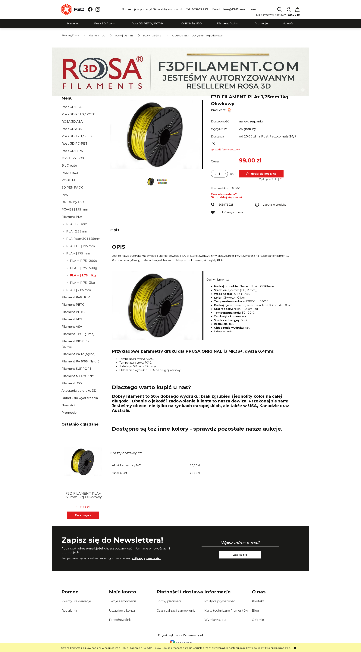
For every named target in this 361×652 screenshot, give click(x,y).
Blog (255, 610)
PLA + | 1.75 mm (78, 253)
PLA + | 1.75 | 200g (83, 261)
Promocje (69, 412)
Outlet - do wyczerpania (79, 398)
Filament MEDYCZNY (77, 376)
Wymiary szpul (215, 620)
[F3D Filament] (229, 110)
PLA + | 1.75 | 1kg (83, 275)
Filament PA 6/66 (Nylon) (80, 361)
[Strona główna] (72, 9)
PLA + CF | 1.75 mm (80, 246)
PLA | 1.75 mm (76, 224)
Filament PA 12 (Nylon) (78, 354)
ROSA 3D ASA (72, 121)
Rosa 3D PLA (71, 107)
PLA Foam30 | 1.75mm (83, 239)
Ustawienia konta (122, 610)
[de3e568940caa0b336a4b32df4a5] (151, 181)
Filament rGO (71, 383)
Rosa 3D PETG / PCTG (78, 114)
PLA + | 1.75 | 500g (83, 268)
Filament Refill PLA (75, 297)
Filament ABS (71, 319)
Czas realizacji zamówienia (176, 610)
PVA (64, 195)
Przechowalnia (120, 620)
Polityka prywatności (220, 601)
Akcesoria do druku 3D (78, 390)
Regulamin (69, 610)
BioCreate (69, 165)
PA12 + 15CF (70, 173)
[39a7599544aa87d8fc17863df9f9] (162, 181)
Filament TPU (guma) (77, 334)
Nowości (68, 405)
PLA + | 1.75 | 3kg (82, 282)
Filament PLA (71, 217)
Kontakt (258, 601)
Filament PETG (72, 304)
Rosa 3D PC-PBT (74, 143)
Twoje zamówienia (123, 601)
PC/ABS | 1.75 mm (74, 209)
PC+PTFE (68, 180)
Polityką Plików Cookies (157, 647)
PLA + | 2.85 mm (78, 290)
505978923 (200, 9)
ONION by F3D (72, 202)
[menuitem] (71, 24)
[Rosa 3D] (180, 71)
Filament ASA (71, 326)
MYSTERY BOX (72, 158)
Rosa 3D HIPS (72, 151)
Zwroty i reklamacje (76, 601)
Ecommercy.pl (193, 635)
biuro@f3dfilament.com (238, 9)
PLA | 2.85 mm (77, 231)
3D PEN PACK (72, 187)
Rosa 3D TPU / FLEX (77, 136)
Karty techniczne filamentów (226, 610)
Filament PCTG (73, 312)
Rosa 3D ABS (71, 129)
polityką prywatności (146, 558)
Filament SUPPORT (76, 369)
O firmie (258, 620)
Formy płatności (169, 601)
